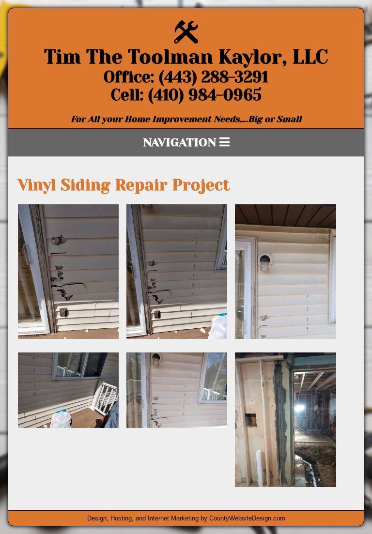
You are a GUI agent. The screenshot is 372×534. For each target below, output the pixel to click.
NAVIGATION (181, 142)
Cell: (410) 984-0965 (186, 95)
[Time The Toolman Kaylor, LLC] (186, 41)
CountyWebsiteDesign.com (247, 518)
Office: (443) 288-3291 (186, 77)
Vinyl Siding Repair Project (124, 185)
